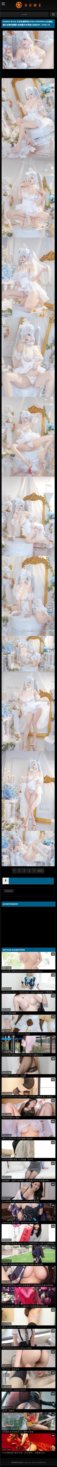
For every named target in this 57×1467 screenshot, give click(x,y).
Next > (40, 870)
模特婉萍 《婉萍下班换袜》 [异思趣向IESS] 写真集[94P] (25, 1180)
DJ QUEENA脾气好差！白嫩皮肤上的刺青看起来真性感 (25, 1306)
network (8, 891)
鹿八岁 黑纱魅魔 (9, 1013)
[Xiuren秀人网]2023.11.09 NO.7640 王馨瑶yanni (22, 1055)
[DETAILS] (5, 881)
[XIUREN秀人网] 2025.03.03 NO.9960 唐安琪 (20, 1201)
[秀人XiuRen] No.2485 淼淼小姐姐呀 (17, 1138)
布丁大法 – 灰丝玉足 (10, 1369)
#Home (24, 15)
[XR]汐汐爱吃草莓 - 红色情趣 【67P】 (18, 1159)
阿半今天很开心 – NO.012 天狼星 (16, 1034)
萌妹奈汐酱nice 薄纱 (10, 1117)
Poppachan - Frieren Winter (14, 1390)
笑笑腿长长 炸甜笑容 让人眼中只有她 (17, 1432)
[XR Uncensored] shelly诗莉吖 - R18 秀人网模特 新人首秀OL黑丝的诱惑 (28, 1097)
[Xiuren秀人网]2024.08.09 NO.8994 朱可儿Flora (22, 971)
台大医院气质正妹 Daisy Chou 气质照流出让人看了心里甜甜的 (28, 1243)
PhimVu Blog (28, 5)
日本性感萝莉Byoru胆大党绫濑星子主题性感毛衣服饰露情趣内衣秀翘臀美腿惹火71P (28, 1285)
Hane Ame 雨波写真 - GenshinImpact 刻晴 (20, 1222)
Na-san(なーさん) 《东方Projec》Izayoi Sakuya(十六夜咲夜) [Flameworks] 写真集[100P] (28, 992)
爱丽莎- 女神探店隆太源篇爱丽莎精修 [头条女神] (22, 1264)
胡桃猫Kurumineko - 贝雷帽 (14, 1076)
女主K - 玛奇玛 (8, 1411)
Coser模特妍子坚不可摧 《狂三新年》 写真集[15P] (23, 1452)
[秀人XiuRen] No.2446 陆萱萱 (14, 1327)
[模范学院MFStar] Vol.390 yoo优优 (17, 1348)
